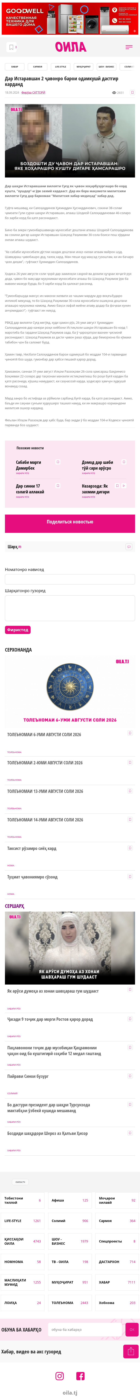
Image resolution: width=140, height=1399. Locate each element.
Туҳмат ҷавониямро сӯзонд (32, 877)
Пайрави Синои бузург (27, 1076)
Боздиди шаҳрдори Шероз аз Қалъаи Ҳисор (47, 1133)
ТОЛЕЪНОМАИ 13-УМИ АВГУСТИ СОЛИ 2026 (45, 791)
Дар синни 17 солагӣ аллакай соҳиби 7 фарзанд (30, 489)
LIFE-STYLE (60, 66)
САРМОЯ (37, 66)
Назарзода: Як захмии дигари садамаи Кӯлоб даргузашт (96, 489)
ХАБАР (14, 66)
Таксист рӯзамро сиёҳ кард (32, 848)
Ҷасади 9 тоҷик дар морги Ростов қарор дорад (50, 1019)
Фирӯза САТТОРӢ (33, 92)
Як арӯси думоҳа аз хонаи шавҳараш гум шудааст (53, 991)
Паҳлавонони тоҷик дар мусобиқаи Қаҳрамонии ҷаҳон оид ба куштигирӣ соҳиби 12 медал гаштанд (54, 1050)
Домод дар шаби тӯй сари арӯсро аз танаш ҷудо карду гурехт (97, 465)
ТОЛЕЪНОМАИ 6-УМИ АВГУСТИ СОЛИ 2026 (44, 735)
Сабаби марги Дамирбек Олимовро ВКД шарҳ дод (29, 465)
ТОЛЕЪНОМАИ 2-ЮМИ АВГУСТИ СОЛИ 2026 (45, 763)
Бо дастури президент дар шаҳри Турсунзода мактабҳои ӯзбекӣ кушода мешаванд (48, 1108)
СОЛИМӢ (129, 66)
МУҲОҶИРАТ (83, 66)
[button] (129, 47)
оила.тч (20, 1182)
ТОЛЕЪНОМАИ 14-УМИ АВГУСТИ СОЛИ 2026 (45, 820)
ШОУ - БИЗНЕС (106, 66)
